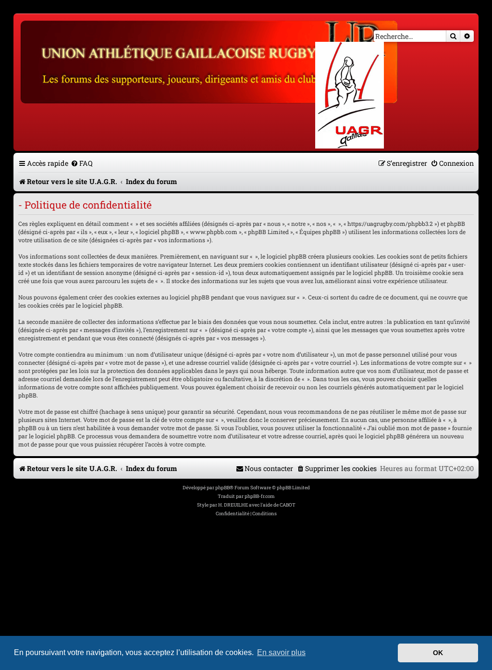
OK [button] (438, 653)
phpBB (222, 487)
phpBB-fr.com (260, 496)
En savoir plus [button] (281, 652)
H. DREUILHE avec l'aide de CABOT (256, 505)
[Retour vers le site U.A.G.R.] (210, 60)
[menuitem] (82, 163)
